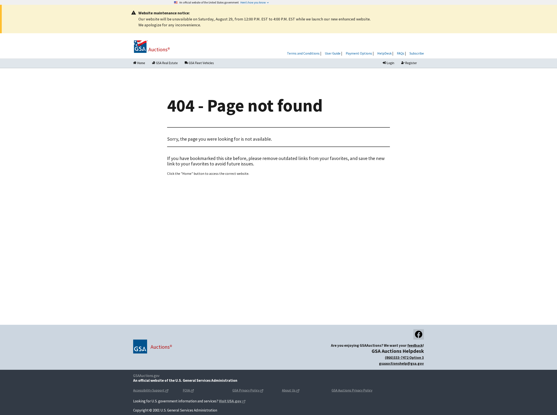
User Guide (333, 53)
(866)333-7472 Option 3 (404, 357)
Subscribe (416, 53)
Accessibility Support (154, 390)
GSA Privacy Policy (253, 390)
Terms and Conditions (303, 53)
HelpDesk (384, 53)
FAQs (400, 53)
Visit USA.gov (232, 401)
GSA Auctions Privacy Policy (352, 390)
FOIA (195, 390)
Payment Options (359, 53)
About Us (297, 390)
